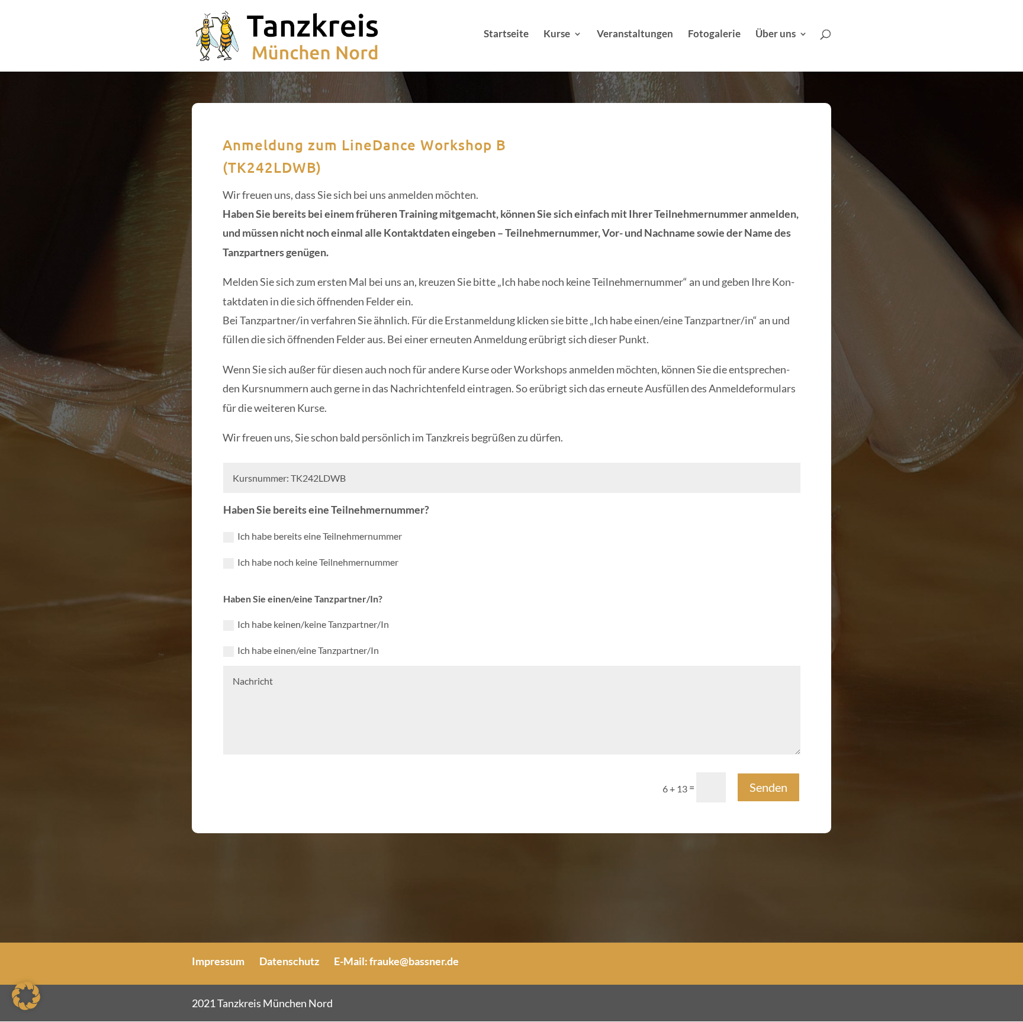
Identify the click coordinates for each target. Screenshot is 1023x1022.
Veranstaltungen (635, 35)
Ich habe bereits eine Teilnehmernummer (319, 535)
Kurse (556, 35)
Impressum (218, 961)
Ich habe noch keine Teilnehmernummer (317, 562)
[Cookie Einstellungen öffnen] (26, 1006)
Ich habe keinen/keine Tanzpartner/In (313, 624)
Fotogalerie (714, 35)
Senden (768, 787)
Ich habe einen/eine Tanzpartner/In (308, 650)
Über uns (775, 35)
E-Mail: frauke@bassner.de (396, 961)
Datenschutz (289, 961)
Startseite (506, 35)
